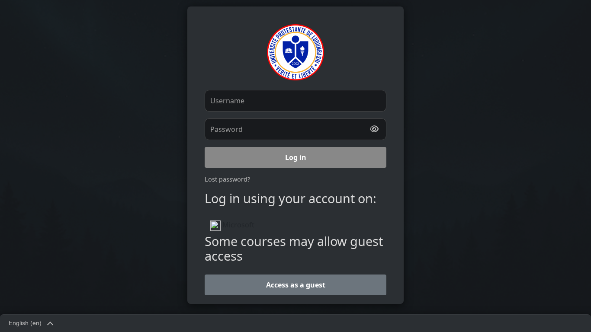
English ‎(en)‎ (25, 323)
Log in (295, 157)
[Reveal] (374, 129)
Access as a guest (295, 285)
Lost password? (227, 179)
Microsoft (237, 225)
